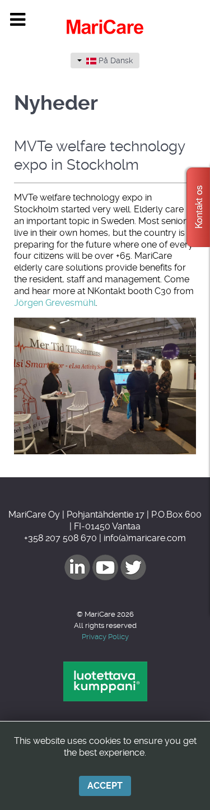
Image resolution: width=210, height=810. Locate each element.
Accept (105, 785)
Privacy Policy (105, 636)
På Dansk (114, 60)
